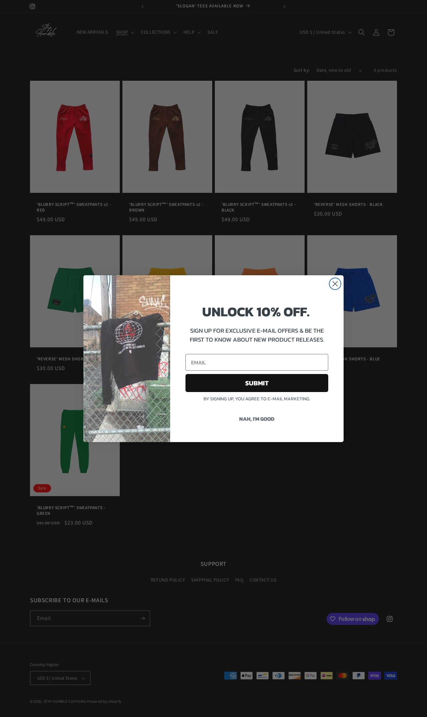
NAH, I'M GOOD (257, 419)
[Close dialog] (335, 284)
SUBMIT (257, 383)
